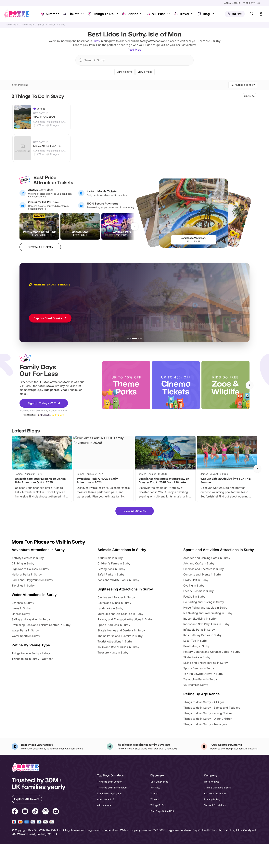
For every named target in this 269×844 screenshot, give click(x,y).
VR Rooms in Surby (195, 684)
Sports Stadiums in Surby (113, 624)
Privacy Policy (212, 799)
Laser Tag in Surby (195, 640)
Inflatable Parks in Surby (199, 629)
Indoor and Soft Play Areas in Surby (206, 624)
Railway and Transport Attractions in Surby (125, 619)
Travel (184, 14)
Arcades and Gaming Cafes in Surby (206, 558)
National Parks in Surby (27, 574)
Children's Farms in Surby (113, 563)
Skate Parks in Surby (196, 657)
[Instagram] (45, 812)
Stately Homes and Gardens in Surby (121, 630)
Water (51, 24)
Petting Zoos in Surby (111, 569)
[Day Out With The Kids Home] (17, 13)
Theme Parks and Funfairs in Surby (120, 636)
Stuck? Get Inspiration (109, 793)
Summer (52, 14)
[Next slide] (249, 385)
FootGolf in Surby (194, 596)
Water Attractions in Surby (34, 595)
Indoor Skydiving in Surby (200, 618)
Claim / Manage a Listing (217, 787)
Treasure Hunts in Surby (112, 652)
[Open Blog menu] (213, 13)
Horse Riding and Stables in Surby (205, 607)
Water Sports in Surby (26, 636)
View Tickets (124, 72)
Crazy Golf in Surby (195, 580)
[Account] (261, 13)
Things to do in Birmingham (112, 787)
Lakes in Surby (21, 608)
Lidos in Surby (21, 613)
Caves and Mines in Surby (114, 602)
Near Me (237, 13)
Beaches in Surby (23, 602)
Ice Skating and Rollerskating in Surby (207, 613)
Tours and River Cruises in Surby (118, 647)
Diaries (132, 14)
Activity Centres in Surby (28, 558)
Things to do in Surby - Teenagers (205, 724)
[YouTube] (56, 812)
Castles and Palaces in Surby (116, 597)
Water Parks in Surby (25, 630)
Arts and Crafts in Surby (198, 563)
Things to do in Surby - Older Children (207, 718)
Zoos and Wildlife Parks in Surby (118, 580)
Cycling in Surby (193, 585)
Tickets (73, 14)
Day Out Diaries (159, 781)
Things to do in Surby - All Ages (203, 702)
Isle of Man (12, 24)
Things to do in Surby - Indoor (31, 653)
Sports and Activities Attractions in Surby (218, 550)
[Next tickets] (134, 227)
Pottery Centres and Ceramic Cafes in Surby (211, 651)
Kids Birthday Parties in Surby (202, 635)
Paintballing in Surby (196, 646)
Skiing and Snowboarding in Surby (205, 662)
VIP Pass (158, 14)
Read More (134, 49)
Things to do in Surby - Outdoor (32, 658)
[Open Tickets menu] (83, 13)
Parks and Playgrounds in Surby (32, 580)
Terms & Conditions (215, 805)
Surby (41, 24)
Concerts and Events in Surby (202, 574)
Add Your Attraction (215, 793)
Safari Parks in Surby (110, 574)
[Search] (251, 13)
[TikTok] (35, 812)
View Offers (145, 72)
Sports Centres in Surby (198, 668)
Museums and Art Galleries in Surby (120, 613)
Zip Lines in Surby (23, 585)
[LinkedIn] (25, 812)
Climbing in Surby (23, 563)
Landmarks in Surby (110, 608)
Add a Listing (232, 3)
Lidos (62, 24)
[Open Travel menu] (192, 13)
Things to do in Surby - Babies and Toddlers (211, 707)
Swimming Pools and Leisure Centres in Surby (41, 624)
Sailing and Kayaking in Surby (31, 619)
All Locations (104, 805)
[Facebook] (15, 812)
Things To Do (103, 14)
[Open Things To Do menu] (117, 13)
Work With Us (251, 3)
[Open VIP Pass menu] (169, 13)
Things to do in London (109, 781)
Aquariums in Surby (110, 558)
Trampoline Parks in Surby (200, 679)
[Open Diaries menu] (142, 13)
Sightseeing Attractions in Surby (125, 589)
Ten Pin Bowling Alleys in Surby (203, 673)
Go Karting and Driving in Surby (203, 602)
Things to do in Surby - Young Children (208, 713)
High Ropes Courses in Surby (30, 569)
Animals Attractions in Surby (121, 550)
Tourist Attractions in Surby (115, 641)
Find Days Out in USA (162, 811)
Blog (206, 14)
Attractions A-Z (105, 799)
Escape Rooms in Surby (198, 591)
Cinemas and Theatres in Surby (203, 569)
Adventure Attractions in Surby (38, 550)
